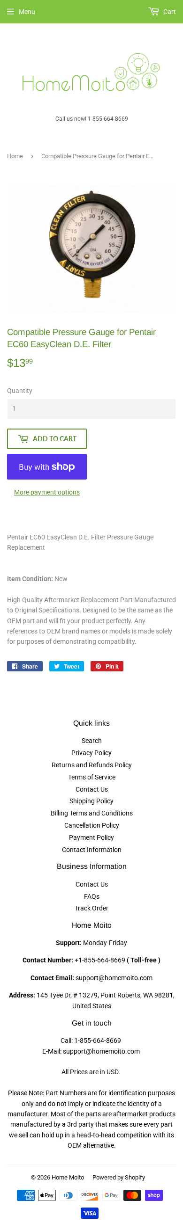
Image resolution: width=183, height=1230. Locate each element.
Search (92, 740)
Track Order (91, 908)
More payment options (47, 492)
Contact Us (92, 789)
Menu (27, 11)
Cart (169, 11)
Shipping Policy (91, 801)
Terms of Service (91, 777)
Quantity (19, 390)
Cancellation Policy (91, 825)
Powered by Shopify (118, 1177)
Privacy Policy (91, 753)
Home (15, 156)
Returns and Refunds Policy (92, 765)
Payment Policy (91, 837)
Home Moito (68, 1177)
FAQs (91, 896)
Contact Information (92, 849)
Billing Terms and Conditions (92, 813)
